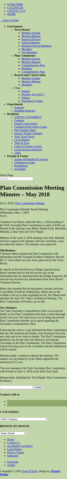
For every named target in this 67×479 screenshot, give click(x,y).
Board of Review (31, 39)
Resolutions (21, 165)
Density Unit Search (25, 123)
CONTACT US (16, 10)
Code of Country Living (28, 146)
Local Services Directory (28, 149)
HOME (11, 14)
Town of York (29, 471)
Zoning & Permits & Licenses (31, 159)
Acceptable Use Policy (20, 445)
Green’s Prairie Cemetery (28, 133)
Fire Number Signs (25, 130)
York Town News (24, 136)
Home (10, 439)
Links (17, 152)
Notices (25, 97)
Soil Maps (20, 169)
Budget (25, 91)
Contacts (19, 120)
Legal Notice (14, 449)
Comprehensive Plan (33, 65)
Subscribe (12, 455)
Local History (22, 139)
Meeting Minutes (31, 36)
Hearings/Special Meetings (36, 45)
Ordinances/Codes (24, 162)
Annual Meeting (30, 42)
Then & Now (21, 143)
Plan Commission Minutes (30, 203)
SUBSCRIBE (15, 4)
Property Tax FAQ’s (32, 94)
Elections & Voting (32, 100)
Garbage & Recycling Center (30, 126)
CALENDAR (15, 7)
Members (26, 49)
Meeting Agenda (30, 32)
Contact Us (13, 442)
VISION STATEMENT (28, 117)
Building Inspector (24, 110)
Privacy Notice (15, 452)
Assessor (19, 107)
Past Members (29, 52)
